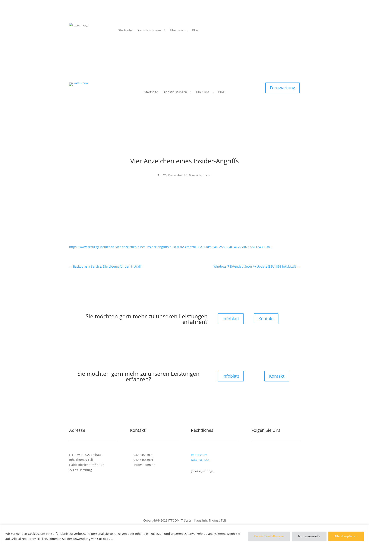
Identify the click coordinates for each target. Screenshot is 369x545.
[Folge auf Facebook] (176, 187)
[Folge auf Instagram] (193, 187)
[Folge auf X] (184, 187)
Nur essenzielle (309, 536)
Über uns (176, 30)
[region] (184, 535)
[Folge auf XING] (272, 455)
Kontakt (266, 319)
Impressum (199, 455)
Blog (195, 30)
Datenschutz (200, 460)
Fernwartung (282, 88)
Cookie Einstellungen (269, 536)
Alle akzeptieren (345, 536)
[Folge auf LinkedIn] (263, 455)
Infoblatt (230, 319)
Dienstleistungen (149, 30)
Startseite (125, 30)
